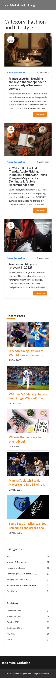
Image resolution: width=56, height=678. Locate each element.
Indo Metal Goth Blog (18, 5)
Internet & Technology (28, 562)
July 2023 (28, 633)
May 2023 (28, 639)
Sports (28, 556)
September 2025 (28, 628)
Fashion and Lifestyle (28, 568)
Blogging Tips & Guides (28, 579)
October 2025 (28, 622)
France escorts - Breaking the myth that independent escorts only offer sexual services (27, 83)
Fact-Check (28, 591)
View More (40, 114)
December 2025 (28, 610)
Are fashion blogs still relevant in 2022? (23, 265)
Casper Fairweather (16, 72)
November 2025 (28, 616)
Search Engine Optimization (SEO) (28, 573)
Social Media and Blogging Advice (28, 585)
